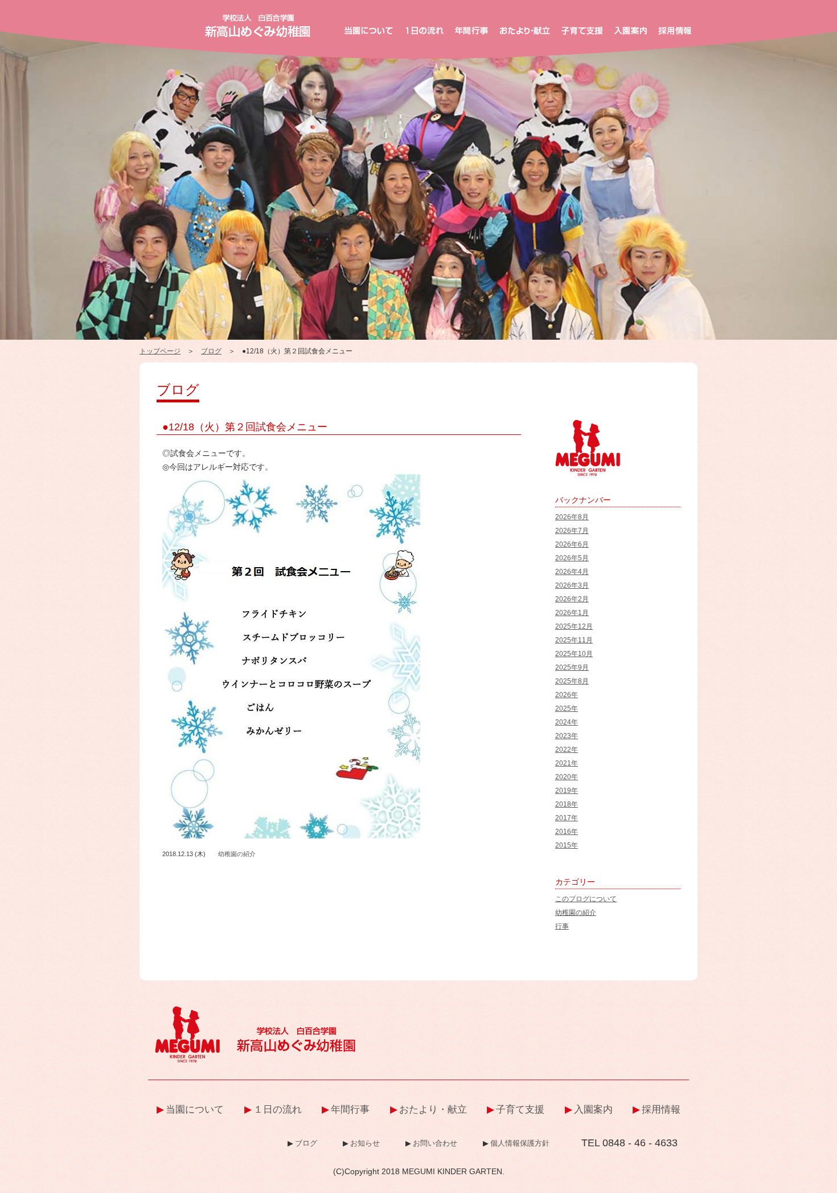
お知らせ (365, 1143)
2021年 (566, 763)
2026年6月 (572, 544)
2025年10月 (574, 654)
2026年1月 (572, 613)
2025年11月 (574, 640)
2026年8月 (572, 517)
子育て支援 (520, 1109)
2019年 (566, 791)
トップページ (160, 351)
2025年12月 (574, 626)
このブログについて (586, 899)
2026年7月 (572, 531)
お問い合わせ (435, 1143)
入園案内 (593, 1109)
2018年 (566, 804)
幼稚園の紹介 (237, 853)
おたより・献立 (433, 1109)
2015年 (566, 845)
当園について (195, 1109)
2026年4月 (572, 572)
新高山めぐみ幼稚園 (257, 25)
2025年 (566, 708)
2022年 (566, 750)
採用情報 (661, 1109)
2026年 (566, 695)
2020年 (566, 777)
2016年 (566, 832)
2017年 (566, 818)
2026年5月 (572, 558)
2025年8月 (572, 681)
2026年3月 (572, 585)
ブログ (211, 351)
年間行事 (350, 1109)
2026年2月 (572, 599)
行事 (562, 926)
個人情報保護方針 (519, 1143)
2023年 (566, 736)
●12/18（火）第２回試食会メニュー (244, 427)
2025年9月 (572, 667)
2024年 (566, 722)
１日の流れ (277, 1109)
